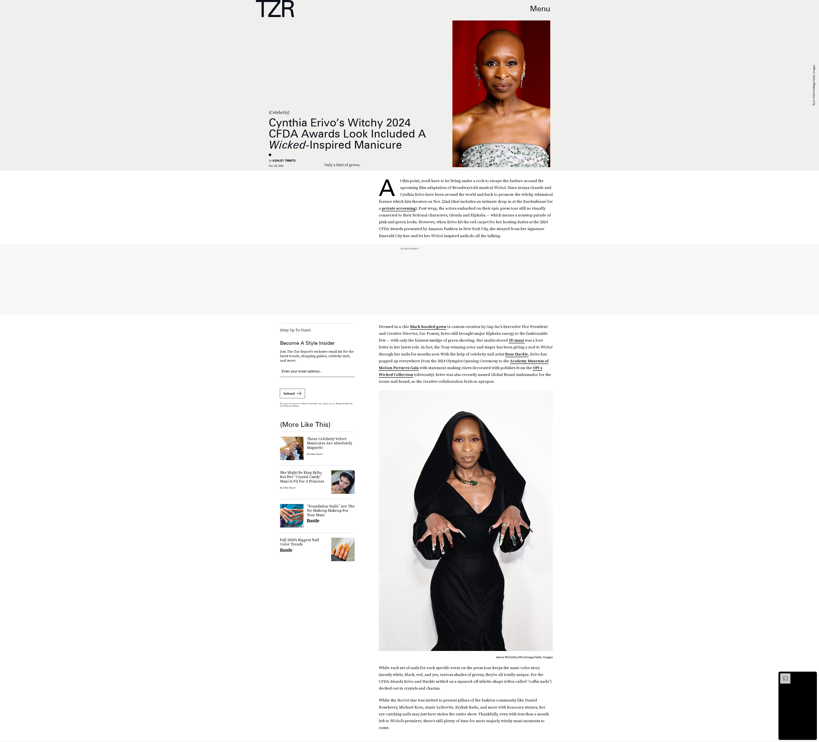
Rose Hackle (516, 354)
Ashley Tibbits (284, 160)
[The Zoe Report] (275, 8)
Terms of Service (344, 403)
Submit (289, 393)
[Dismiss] (812, 675)
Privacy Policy (291, 405)
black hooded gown (428, 326)
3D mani (517, 340)
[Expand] (783, 675)
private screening (398, 208)
